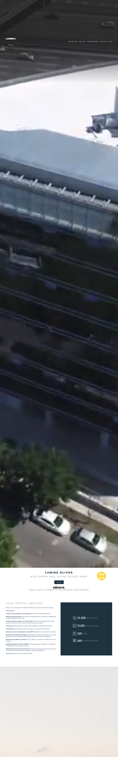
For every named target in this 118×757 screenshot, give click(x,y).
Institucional (73, 41)
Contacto (103, 41)
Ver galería (59, 582)
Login (110, 41)
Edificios (82, 41)
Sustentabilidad (92, 41)
